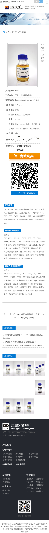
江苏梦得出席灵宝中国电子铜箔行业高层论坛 (23, 346)
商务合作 (40, 488)
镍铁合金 (20, 150)
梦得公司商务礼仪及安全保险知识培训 (20, 342)
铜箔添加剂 (20, 460)
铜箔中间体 (33, 457)
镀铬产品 (19, 457)
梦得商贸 (40, 485)
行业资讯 (6, 482)
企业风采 (30, 485)
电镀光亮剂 (7, 460)
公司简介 (30, 479)
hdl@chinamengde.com (16, 435)
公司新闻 (6, 479)
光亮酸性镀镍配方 (23, 146)
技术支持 (6, 490)
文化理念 (30, 482)
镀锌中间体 (7, 457)
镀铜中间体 (7, 454)
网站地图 (24, 532)
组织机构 (40, 482)
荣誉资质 (40, 479)
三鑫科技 (43, 529)
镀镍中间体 (33, 454)
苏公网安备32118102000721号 (18, 529)
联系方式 (40, 491)
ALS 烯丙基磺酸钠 (24, 314)
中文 (41, 2)
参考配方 (6, 494)
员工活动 (30, 488)
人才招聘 (30, 491)
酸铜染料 (19, 454)
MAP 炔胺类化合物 (25, 318)
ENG (36, 2)
